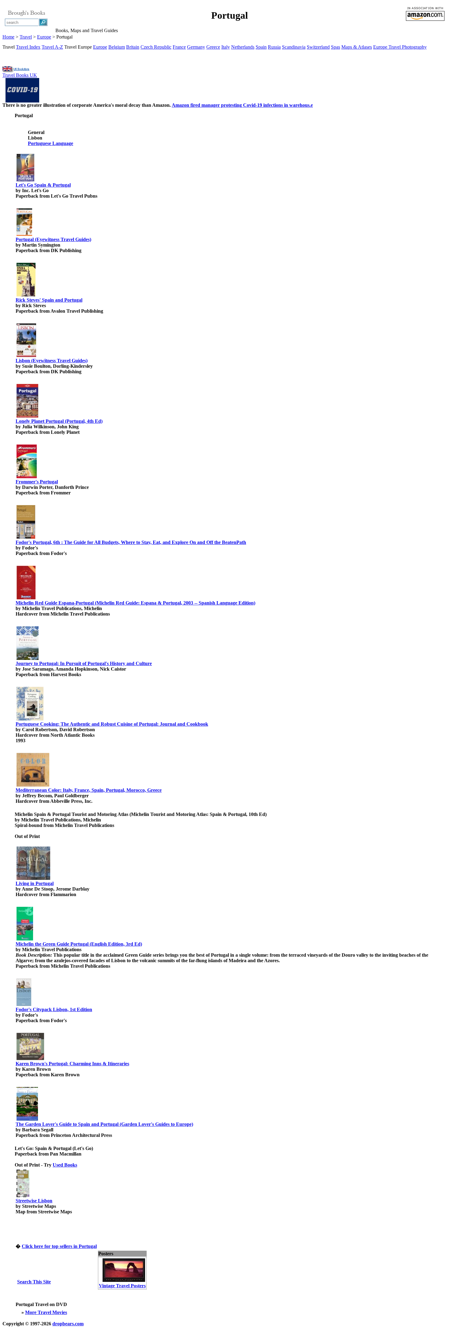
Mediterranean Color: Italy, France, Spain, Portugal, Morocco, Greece (89, 790)
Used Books (65, 1164)
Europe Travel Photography (400, 47)
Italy (225, 47)
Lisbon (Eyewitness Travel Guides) (52, 360)
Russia (274, 47)
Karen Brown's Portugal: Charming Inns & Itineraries (72, 1063)
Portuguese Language (50, 143)
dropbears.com (68, 1323)
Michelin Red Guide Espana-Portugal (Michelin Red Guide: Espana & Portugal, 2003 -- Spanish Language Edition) (135, 602)
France (179, 47)
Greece (213, 47)
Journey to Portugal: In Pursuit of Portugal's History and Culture (84, 663)
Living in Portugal (35, 883)
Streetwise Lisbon (34, 1200)
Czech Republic (156, 47)
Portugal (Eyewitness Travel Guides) (53, 239)
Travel (26, 36)
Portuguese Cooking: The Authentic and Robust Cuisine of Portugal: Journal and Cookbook (112, 724)
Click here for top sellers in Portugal (59, 1246)
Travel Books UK (19, 75)
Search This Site (34, 1281)
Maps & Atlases (356, 47)
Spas (335, 47)
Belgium (116, 47)
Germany (196, 47)
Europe (44, 36)
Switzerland (318, 47)
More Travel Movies (46, 1312)
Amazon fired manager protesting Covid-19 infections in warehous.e (242, 105)
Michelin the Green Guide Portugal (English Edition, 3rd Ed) (79, 944)
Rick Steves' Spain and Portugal (49, 300)
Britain (132, 47)
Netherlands (242, 47)
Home (8, 36)
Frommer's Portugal (37, 481)
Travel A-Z (52, 47)
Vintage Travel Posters (122, 1285)
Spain (261, 47)
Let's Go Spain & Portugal (43, 185)
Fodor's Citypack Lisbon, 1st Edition (54, 1009)
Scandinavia (294, 47)
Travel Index (28, 47)
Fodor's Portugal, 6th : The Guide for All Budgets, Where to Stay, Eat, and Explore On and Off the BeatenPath (131, 542)
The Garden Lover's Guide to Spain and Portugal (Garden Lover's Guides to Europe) (104, 1124)
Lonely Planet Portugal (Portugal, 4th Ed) (59, 421)
